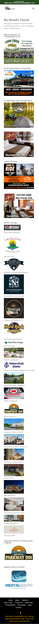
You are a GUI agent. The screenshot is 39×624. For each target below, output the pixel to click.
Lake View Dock (9, 256)
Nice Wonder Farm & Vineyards (14, 296)
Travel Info (19, 602)
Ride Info (25, 600)
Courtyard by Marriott (11, 523)
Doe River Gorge (9, 346)
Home (10, 600)
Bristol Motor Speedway (12, 232)
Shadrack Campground (11, 360)
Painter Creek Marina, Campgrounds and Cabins (19, 370)
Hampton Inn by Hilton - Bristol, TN (15, 447)
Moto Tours (8, 602)
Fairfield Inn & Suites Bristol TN (14, 462)
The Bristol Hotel (9, 535)
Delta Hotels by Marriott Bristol (14, 513)
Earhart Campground (10, 401)
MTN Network (10, 605)
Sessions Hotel (9, 478)
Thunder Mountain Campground (14, 385)
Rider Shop (29, 602)
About (17, 600)
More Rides (22, 605)
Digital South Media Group (14, 619)
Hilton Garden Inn (9, 495)
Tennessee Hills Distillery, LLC (13, 320)
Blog (29, 605)
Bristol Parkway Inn (10, 417)
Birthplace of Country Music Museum (16, 272)
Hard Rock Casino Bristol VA (13, 339)
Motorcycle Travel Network (19, 621)
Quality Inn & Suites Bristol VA (13, 432)
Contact (18, 607)
